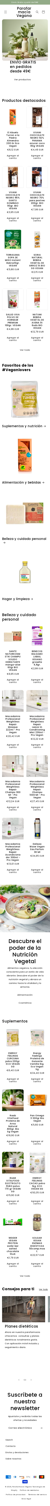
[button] (5, 12)
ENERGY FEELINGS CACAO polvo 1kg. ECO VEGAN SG (37, 1183)
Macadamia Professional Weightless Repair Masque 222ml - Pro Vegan (12, 724)
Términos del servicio (37, 1494)
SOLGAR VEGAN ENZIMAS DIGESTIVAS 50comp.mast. (37, 1245)
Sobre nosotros (13, 1458)
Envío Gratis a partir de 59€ (25, 2)
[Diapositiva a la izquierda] (19, 1380)
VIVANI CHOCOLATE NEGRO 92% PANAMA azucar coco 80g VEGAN (37, 139)
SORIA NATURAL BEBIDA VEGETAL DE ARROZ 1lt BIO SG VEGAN (37, 262)
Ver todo (25, 349)
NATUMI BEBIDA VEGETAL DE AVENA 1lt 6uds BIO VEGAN (37, 321)
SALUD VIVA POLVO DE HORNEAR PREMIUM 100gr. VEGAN (13, 320)
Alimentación (25, 994)
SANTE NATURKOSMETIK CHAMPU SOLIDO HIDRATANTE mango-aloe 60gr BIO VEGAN (13, 660)
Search (9, 1439)
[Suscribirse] (41, 1428)
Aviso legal (26, 1499)
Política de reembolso (29, 1490)
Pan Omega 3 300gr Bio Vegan (37, 1118)
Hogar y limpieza (16, 599)
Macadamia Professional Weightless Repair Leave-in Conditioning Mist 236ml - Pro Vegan (37, 725)
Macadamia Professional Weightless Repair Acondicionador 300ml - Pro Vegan (13, 852)
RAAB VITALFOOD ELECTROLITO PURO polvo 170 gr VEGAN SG (13, 1185)
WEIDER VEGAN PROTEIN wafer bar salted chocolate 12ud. (13, 1246)
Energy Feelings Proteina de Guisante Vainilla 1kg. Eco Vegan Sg (37, 1061)
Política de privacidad (15, 1494)
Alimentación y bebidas (21, 482)
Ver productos (22, 79)
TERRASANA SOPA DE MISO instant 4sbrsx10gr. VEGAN (13, 260)
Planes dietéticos (21, 1326)
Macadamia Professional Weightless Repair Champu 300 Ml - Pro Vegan (13, 789)
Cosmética (25, 1002)
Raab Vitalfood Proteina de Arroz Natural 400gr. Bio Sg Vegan (13, 1123)
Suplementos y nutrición (22, 426)
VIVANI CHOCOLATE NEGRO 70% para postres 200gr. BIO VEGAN (37, 199)
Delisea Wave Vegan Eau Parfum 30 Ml (37, 848)
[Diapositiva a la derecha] (31, 1380)
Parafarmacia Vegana (22, 1487)
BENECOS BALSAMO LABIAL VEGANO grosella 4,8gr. (37, 658)
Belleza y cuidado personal (24, 539)
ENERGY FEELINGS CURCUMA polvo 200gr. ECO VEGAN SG (12, 1060)
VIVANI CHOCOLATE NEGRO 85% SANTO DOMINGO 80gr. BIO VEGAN (13, 200)
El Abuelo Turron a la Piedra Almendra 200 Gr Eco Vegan (12, 139)
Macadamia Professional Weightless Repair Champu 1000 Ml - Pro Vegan (37, 789)
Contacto (11, 1446)
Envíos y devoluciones (17, 1452)
